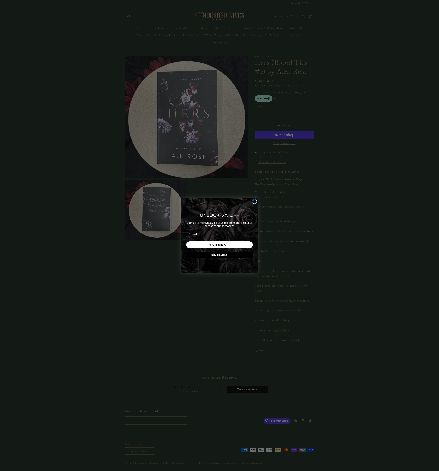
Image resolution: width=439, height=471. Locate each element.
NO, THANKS (219, 255)
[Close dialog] (254, 201)
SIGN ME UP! (219, 244)
